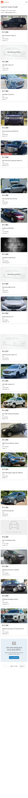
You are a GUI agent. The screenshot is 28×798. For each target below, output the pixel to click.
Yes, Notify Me (14, 657)
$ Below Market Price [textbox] (10, 12)
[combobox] (11, 12)
